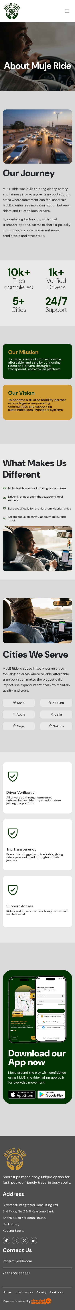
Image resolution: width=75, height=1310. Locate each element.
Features (56, 1292)
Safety (41, 1292)
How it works (24, 1292)
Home (7, 1292)
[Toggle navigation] (67, 11)
